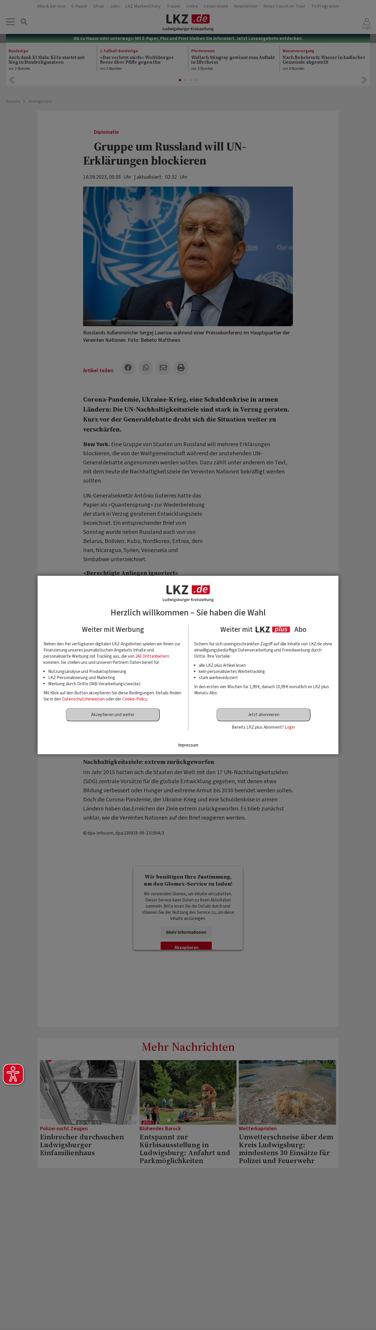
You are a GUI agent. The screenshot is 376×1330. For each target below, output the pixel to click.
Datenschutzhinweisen (83, 699)
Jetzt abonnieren (263, 715)
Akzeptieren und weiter (113, 715)
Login (290, 727)
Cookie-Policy (134, 699)
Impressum (188, 745)
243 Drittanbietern (152, 656)
